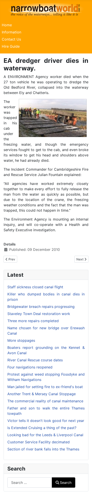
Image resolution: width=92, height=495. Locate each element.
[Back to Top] (84, 486)
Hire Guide (11, 46)
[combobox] (29, 482)
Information (11, 32)
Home (7, 25)
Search (65, 482)
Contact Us (11, 39)
